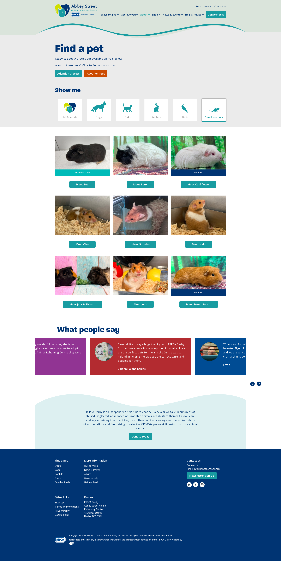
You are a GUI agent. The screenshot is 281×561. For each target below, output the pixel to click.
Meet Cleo (82, 244)
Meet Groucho (140, 244)
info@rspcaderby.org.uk (207, 468)
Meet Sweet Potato (198, 304)
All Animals (70, 117)
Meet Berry (140, 184)
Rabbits (156, 117)
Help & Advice (193, 14)
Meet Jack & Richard (82, 304)
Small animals (214, 117)
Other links (62, 497)
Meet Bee (82, 184)
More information (95, 460)
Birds (185, 117)
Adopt (144, 14)
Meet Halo (198, 244)
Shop (155, 14)
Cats (128, 117)
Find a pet (61, 460)
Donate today (216, 14)
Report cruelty (203, 6)
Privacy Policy (62, 510)
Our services (91, 465)
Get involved (128, 14)
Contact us (220, 6)
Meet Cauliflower (198, 184)
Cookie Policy (62, 514)
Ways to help (91, 478)
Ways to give (108, 14)
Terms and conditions (67, 506)
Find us (88, 497)
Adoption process (68, 73)
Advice (87, 474)
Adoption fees (96, 73)
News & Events (171, 14)
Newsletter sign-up (201, 475)
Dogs (99, 117)
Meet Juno (140, 304)
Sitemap (59, 502)
